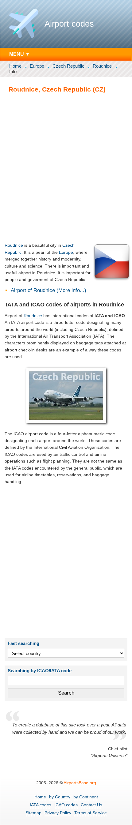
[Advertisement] (66, 167)
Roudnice (102, 66)
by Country (59, 796)
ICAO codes (66, 804)
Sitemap (33, 812)
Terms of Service (90, 812)
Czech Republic (68, 66)
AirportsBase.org (80, 782)
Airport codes (69, 23)
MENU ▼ (19, 54)
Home (15, 66)
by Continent (85, 796)
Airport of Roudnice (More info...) (48, 290)
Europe (37, 66)
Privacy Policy (58, 812)
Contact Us (91, 804)
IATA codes (40, 804)
